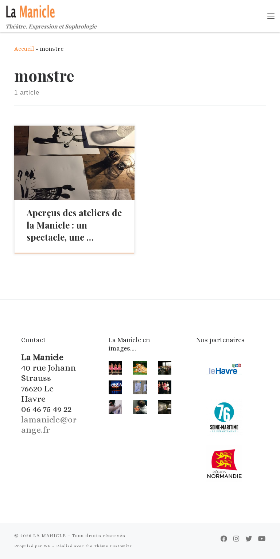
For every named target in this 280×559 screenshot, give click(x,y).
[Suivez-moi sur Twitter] (248, 539)
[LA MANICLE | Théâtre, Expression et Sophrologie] (31, 10)
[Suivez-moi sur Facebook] (224, 539)
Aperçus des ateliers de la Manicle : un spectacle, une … (74, 225)
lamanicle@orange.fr (49, 424)
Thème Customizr (113, 546)
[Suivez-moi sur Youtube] (262, 539)
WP (47, 546)
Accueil (24, 48)
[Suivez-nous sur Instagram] (236, 539)
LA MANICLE (49, 535)
